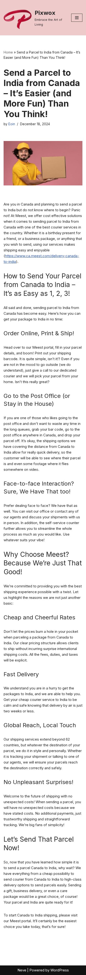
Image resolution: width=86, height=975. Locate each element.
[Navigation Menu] (76, 18)
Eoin (11, 124)
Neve (21, 970)
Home (8, 52)
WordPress (59, 970)
